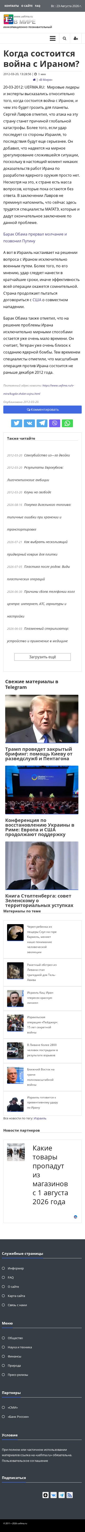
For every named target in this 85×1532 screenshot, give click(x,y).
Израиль (40, 1118)
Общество (15, 1338)
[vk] (54, 1495)
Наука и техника (20, 1347)
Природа (14, 1365)
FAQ (37, 6)
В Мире (45, 79)
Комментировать (45, 409)
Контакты (11, 6)
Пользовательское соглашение (25, 1461)
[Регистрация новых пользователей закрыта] (75, 38)
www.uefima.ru (23, 16)
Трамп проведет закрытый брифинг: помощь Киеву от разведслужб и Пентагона (38, 754)
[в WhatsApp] (67, 423)
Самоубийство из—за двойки (47, 455)
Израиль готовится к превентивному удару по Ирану (42, 1102)
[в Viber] (54, 423)
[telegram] (62, 1495)
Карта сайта (16, 1296)
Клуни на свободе (37, 492)
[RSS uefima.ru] (70, 1495)
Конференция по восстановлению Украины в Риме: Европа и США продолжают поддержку (39, 827)
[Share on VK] (29, 423)
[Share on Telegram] (42, 423)
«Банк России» (18, 1416)
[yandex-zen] (45, 1495)
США (37, 299)
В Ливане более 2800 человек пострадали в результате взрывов (42, 1050)
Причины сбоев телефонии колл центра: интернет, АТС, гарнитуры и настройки (41, 603)
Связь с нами (17, 1305)
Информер (16, 1268)
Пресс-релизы (18, 1375)
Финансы (14, 1356)
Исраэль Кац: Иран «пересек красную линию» (40, 998)
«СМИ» (13, 1407)
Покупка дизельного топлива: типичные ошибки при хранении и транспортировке (39, 517)
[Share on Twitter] (16, 423)
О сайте (27, 6)
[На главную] (34, 79)
